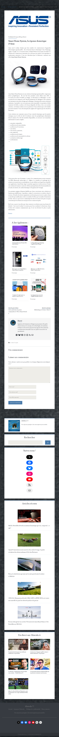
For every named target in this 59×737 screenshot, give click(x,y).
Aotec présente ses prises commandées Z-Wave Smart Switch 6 (17, 311)
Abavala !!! (29, 706)
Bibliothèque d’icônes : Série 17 (42, 310)
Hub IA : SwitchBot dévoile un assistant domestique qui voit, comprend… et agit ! (29, 527)
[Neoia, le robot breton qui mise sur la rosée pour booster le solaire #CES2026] (29, 565)
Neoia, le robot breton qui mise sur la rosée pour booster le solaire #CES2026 (26, 575)
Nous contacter (46, 709)
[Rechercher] (48, 442)
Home (3, 7)
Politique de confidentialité (33, 709)
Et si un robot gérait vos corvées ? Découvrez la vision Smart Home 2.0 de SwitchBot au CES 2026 (28, 623)
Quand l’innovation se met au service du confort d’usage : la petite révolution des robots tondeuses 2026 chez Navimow (26, 551)
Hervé (24, 37)
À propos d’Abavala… (19, 709)
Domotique (12, 7)
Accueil (10, 709)
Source (10, 213)
